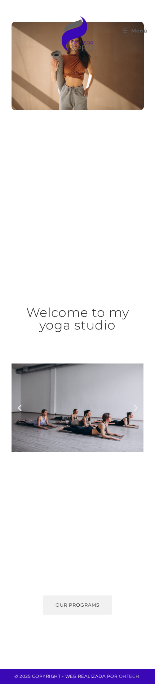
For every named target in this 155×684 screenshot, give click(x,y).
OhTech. (130, 676)
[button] (19, 407)
